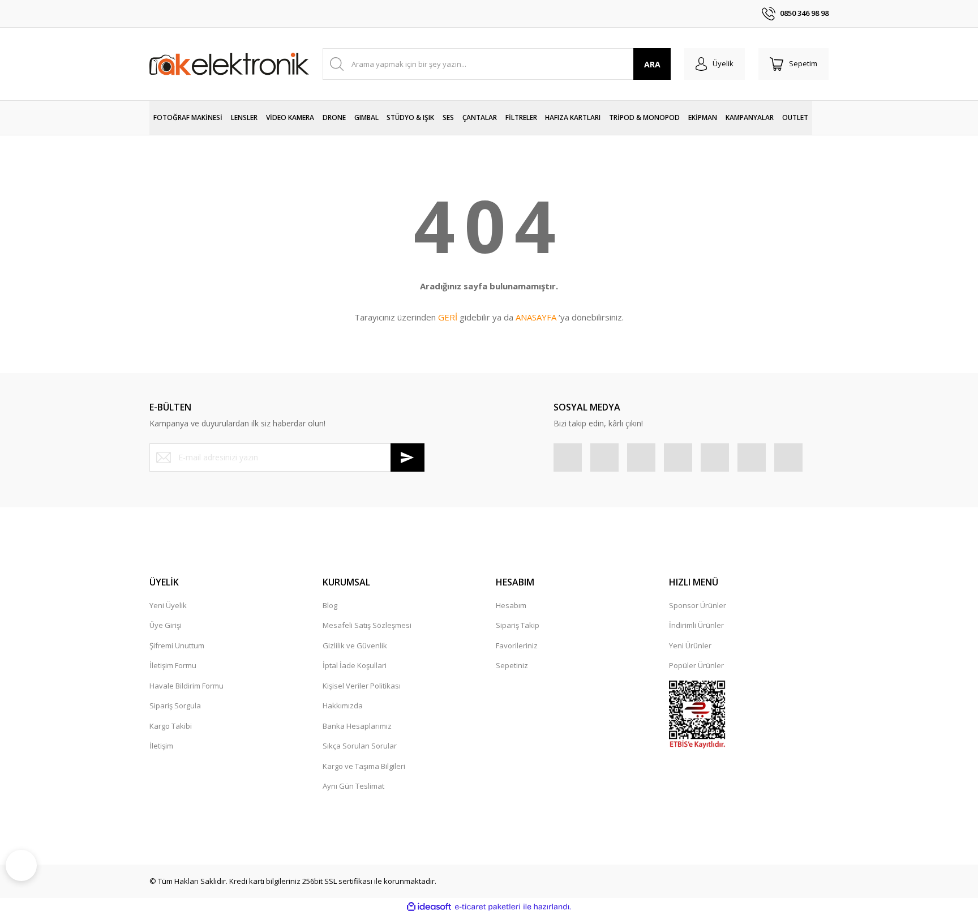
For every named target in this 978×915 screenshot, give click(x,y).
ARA (652, 64)
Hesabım (511, 605)
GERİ (447, 317)
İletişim (161, 746)
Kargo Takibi (170, 726)
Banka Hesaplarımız (357, 726)
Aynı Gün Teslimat (353, 786)
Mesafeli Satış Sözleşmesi (367, 625)
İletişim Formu (172, 665)
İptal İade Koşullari (355, 665)
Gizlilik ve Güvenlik (355, 645)
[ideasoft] (429, 907)
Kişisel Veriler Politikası (362, 686)
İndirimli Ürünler (696, 625)
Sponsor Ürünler (697, 605)
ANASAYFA (536, 317)
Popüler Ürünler (696, 665)
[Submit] (407, 457)
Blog (330, 605)
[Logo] (229, 64)
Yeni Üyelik (168, 605)
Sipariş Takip (517, 625)
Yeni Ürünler (690, 645)
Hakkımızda (343, 705)
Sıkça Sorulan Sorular (360, 746)
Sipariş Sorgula (175, 705)
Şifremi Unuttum (176, 645)
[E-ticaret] (487, 907)
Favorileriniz (517, 645)
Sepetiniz (512, 665)
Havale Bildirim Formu (186, 686)
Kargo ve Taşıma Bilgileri (364, 766)
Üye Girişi (165, 625)
